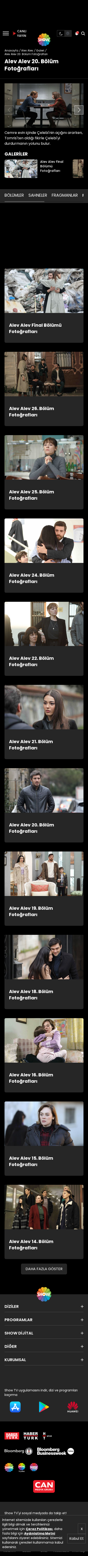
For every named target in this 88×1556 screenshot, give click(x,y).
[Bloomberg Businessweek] (55, 1451)
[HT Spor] (47, 1435)
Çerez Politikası (39, 1529)
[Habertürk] (12, 1435)
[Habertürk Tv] (31, 1435)
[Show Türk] (21, 1467)
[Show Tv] (44, 39)
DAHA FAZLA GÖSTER (44, 1268)
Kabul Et (76, 1538)
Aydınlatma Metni (39, 1533)
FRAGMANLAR (65, 195)
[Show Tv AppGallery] (72, 1407)
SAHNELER (37, 195)
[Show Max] (34, 1467)
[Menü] (6, 33)
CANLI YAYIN (21, 33)
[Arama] (83, 33)
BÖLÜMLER (14, 195)
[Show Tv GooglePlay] (44, 1407)
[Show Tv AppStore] (15, 1407)
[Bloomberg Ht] (19, 1451)
